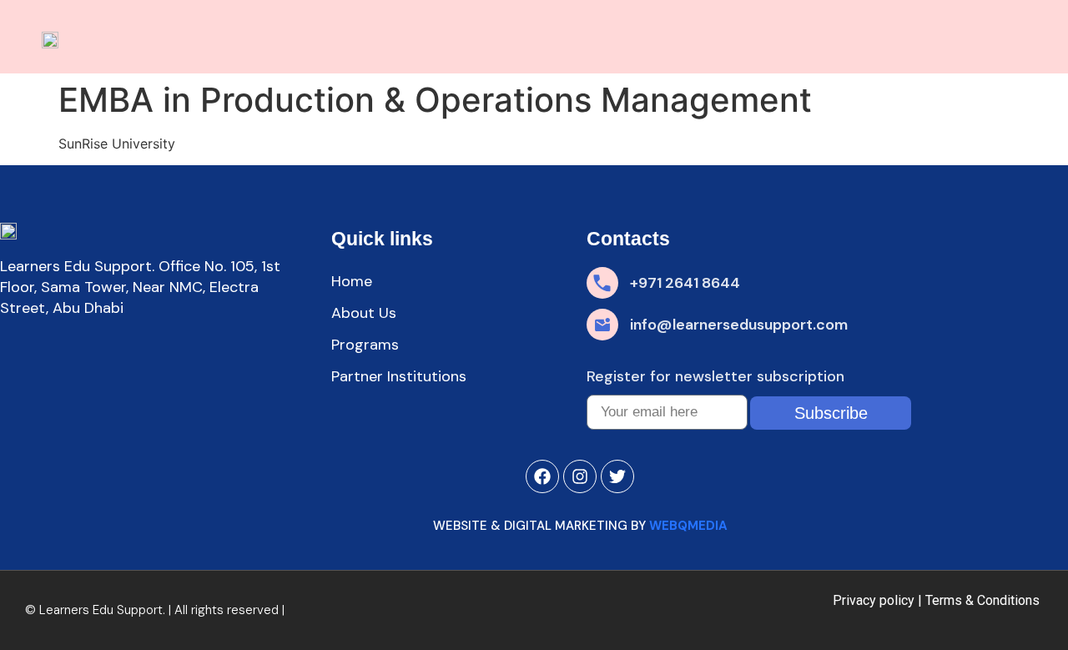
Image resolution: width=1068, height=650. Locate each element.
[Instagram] (580, 476)
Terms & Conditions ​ (984, 600)
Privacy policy (873, 600)
